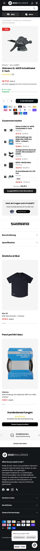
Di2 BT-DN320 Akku (23, 163)
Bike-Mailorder (11, 537)
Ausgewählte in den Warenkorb (20, 191)
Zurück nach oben (20, 444)
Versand (12, 84)
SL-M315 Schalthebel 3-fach (25, 127)
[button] (36, 3)
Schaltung (16, 20)
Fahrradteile (6, 20)
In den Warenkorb (26, 101)
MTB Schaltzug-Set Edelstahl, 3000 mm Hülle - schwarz (24, 139)
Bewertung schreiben (20, 424)
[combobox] (20, 8)
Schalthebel (26, 20)
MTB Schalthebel (8, 23)
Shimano (5, 65)
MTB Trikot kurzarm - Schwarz (13, 316)
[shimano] (20, 224)
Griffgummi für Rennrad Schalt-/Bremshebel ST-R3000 (26, 152)
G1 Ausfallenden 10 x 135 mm (25, 172)
